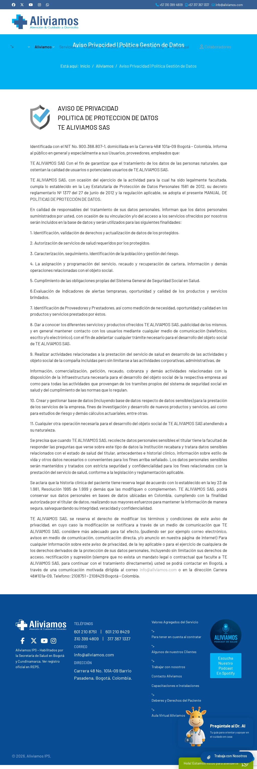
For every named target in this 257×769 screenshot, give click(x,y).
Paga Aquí (180, 46)
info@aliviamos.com (229, 5)
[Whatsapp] (47, 5)
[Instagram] (39, 5)
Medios (111, 46)
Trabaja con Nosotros (230, 756)
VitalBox (90, 46)
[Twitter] (22, 5)
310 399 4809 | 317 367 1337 (102, 638)
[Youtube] (31, 5)
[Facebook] (13, 5)
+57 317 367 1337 (198, 5)
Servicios (67, 46)
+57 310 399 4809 (171, 5)
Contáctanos (140, 46)
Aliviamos (43, 46)
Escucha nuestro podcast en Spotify (226, 665)
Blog (160, 46)
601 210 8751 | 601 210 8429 (102, 631)
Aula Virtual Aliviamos (168, 715)
